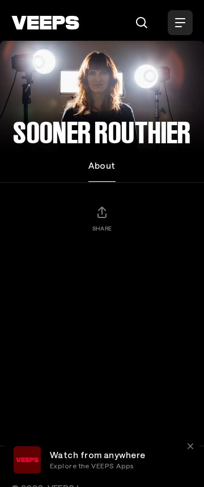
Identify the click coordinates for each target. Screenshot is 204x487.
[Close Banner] (190, 446)
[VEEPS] (45, 22)
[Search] (141, 22)
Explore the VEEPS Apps (92, 465)
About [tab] (101, 165)
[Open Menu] (180, 22)
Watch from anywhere (98, 455)
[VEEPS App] (27, 459)
